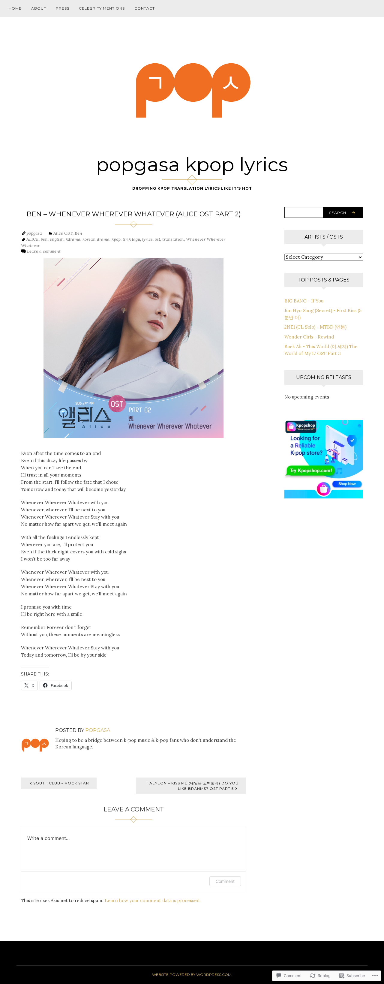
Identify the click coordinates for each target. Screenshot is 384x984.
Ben (78, 233)
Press (62, 8)
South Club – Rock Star (61, 783)
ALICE (32, 239)
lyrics (147, 239)
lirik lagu (131, 239)
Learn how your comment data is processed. (153, 900)
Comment (225, 881)
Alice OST (63, 233)
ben (44, 239)
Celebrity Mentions (102, 8)
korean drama (96, 239)
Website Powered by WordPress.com (191, 974)
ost (157, 239)
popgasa (34, 233)
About (38, 8)
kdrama (73, 239)
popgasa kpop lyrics (192, 164)
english (57, 239)
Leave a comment (44, 251)
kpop (116, 239)
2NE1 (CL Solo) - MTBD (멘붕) (315, 327)
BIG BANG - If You (303, 301)
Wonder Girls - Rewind (309, 337)
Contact (144, 8)
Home (15, 8)
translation (173, 239)
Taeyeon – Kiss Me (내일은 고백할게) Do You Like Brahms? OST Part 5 (192, 786)
